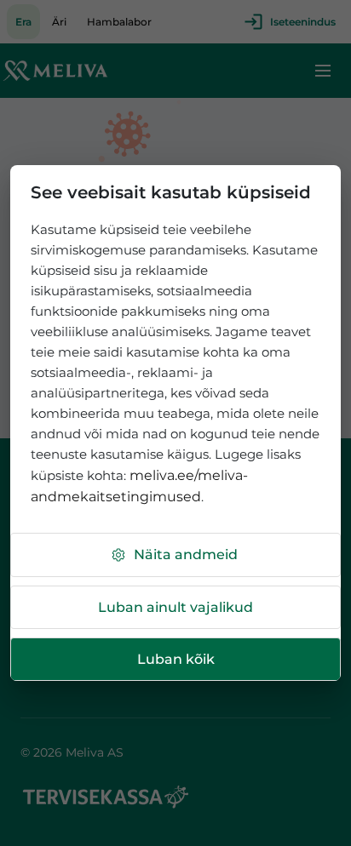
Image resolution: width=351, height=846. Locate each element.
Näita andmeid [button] (186, 554)
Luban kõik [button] (176, 659)
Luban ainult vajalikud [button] (175, 607)
